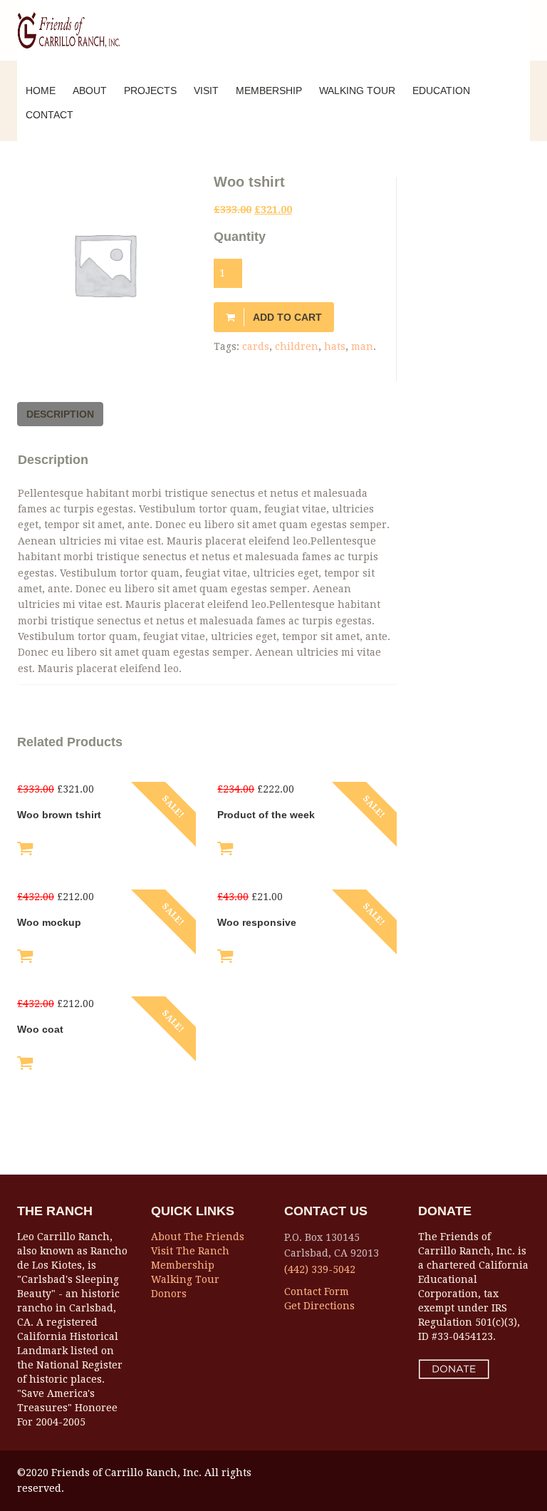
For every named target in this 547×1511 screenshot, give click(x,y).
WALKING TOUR (357, 90)
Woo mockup (49, 922)
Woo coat (40, 1029)
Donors (169, 1293)
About (90, 90)
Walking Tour (185, 1279)
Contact (49, 114)
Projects (150, 90)
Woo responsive (256, 922)
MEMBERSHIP (269, 90)
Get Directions (319, 1305)
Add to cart (287, 317)
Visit (206, 90)
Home (41, 90)
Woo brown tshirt (59, 814)
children (296, 346)
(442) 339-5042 (319, 1269)
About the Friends (197, 1236)
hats (334, 346)
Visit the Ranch (190, 1251)
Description (60, 414)
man (362, 346)
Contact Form (316, 1291)
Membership (182, 1265)
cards (255, 346)
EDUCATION (441, 90)
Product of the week (266, 814)
